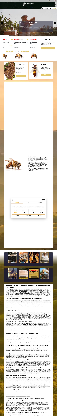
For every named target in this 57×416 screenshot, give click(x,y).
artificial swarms (22, 293)
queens (27, 293)
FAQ (7, 2)
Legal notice (13, 2)
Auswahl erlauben (28, 215)
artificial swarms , (19, 300)
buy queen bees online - (40, 323)
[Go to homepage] (28, 4)
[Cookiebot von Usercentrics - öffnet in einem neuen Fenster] (41, 199)
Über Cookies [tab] (40, 202)
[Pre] (2, 22)
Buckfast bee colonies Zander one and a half (19, 43)
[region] (20, 48)
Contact (10, 2)
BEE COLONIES (36, 26)
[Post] (55, 22)
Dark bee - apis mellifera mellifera (15, 365)
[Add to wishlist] (10, 39)
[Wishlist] (50, 8)
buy (9, 311)
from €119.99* (30, 39)
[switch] (24, 212)
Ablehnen (17, 215)
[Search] (15, 5)
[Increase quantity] (16, 51)
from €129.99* (15, 39)
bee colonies (17, 293)
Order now (48, 48)
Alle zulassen (39, 215)
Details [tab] (28, 202)
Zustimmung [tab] (17, 202)
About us (5, 2)
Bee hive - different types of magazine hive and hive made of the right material (18, 396)
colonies (25, 357)
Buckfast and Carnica (21, 364)
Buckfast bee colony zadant (33, 42)
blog (26, 389)
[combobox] (10, 5)
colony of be (14, 311)
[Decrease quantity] (13, 51)
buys (8, 300)
